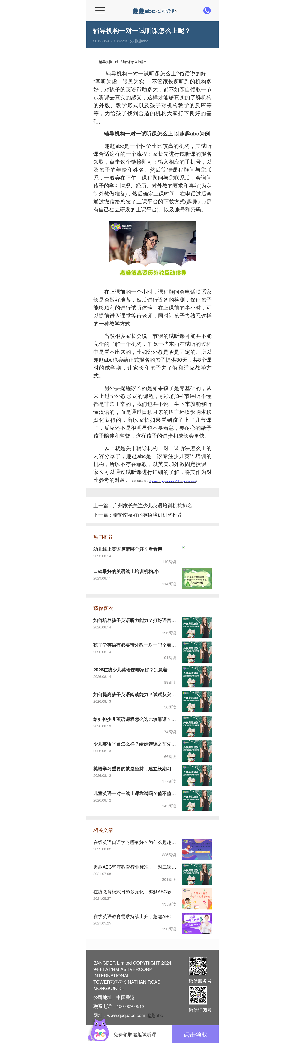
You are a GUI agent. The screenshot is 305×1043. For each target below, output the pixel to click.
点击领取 (195, 1034)
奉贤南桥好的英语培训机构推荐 (147, 514)
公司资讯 (166, 10)
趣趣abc (144, 10)
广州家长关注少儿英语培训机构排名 (152, 505)
